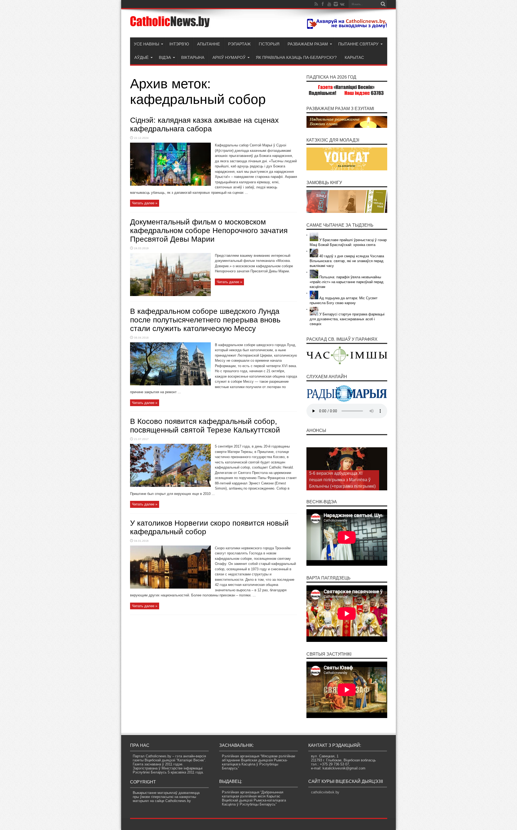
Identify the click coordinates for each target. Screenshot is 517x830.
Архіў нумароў (229, 57)
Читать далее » (144, 203)
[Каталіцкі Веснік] (170, 23)
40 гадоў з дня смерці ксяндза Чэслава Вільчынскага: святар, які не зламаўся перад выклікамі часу (347, 261)
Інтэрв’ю (179, 44)
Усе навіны (146, 44)
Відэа (165, 57)
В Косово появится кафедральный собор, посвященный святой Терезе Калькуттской (205, 425)
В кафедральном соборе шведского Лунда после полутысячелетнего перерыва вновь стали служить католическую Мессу (205, 320)
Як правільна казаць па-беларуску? (296, 57)
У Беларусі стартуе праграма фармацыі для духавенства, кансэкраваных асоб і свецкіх (347, 319)
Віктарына (192, 57)
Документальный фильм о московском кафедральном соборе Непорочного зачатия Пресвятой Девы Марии (209, 230)
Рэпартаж (239, 44)
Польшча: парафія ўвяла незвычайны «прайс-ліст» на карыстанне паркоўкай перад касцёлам (346, 282)
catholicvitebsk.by (325, 792)
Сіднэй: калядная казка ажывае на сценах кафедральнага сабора (204, 124)
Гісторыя (269, 44)
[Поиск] (383, 4)
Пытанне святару (358, 44)
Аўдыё (141, 57)
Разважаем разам (308, 44)
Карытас (354, 57)
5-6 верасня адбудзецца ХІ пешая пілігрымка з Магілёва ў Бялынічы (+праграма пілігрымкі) (342, 479)
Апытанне (208, 44)
